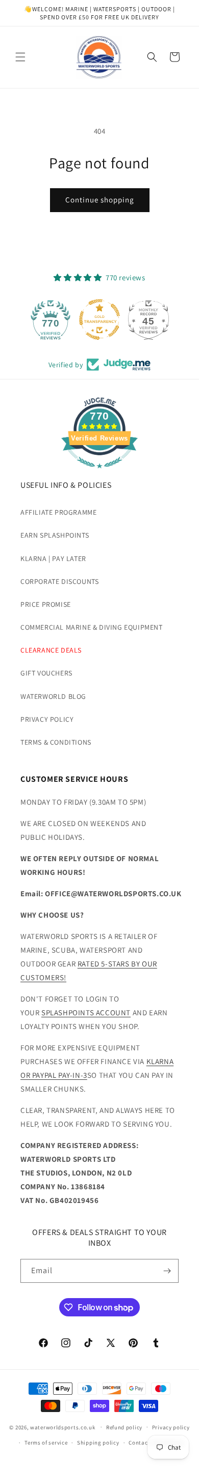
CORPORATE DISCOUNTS (59, 581)
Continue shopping (99, 199)
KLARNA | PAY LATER (53, 558)
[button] (20, 57)
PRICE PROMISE (45, 604)
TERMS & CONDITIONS (55, 742)
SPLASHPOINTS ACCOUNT (86, 1012)
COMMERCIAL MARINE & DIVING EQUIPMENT (91, 627)
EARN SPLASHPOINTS (54, 535)
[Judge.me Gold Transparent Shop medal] (99, 319)
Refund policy (124, 1427)
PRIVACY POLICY (46, 719)
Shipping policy (98, 1442)
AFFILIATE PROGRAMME (58, 512)
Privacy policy (171, 1427)
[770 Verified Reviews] (99, 473)
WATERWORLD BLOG (53, 696)
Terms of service (45, 1442)
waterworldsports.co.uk (62, 1426)
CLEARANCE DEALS (51, 650)
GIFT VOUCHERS (46, 673)
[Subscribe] (167, 1271)
